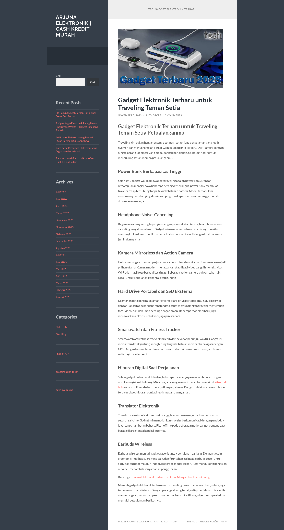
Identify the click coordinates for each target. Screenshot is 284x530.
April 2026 (62, 206)
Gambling (61, 334)
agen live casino (64, 389)
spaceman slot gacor (67, 371)
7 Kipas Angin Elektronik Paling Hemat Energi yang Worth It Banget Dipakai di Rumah (77, 127)
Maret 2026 (62, 213)
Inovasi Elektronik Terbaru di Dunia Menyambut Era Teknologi (171, 477)
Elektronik (61, 327)
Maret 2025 (62, 282)
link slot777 (62, 353)
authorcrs (153, 115)
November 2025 (65, 227)
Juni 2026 (61, 199)
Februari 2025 (63, 289)
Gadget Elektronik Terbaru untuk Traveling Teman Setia (165, 103)
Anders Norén (209, 521)
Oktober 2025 (63, 234)
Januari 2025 (63, 296)
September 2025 (65, 240)
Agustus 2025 (63, 248)
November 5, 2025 (130, 115)
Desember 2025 (64, 220)
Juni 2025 (61, 262)
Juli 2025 (61, 254)
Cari (59, 76)
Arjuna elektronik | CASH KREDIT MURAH (73, 26)
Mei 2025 (61, 268)
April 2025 (62, 275)
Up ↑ (224, 521)
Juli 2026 (61, 192)
